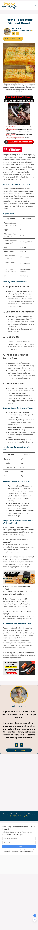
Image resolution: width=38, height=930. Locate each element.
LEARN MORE (19, 750)
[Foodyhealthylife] (9, 5)
